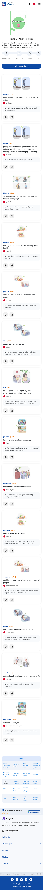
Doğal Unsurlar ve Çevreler (26, 766)
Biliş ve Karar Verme (25, 799)
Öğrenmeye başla (21, 66)
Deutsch (23, 874)
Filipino (2, 874)
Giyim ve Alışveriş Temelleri (25, 790)
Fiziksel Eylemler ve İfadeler (6, 766)
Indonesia (16, 874)
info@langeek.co (11, 831)
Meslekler (35, 774)
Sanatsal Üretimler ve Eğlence (36, 766)
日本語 (39, 874)
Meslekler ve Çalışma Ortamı (6, 774)
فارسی (9, 874)
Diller (4, 798)
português (32, 874)
